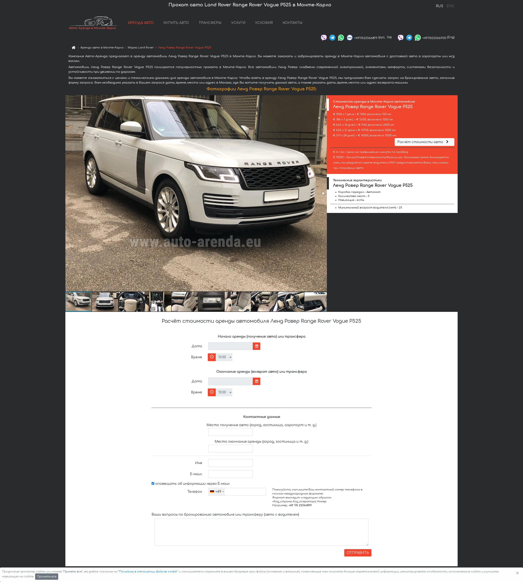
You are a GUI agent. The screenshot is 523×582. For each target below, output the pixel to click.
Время (196, 357)
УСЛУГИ (238, 23)
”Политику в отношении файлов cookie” (148, 571)
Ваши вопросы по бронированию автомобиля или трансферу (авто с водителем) (225, 514)
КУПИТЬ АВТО (176, 23)
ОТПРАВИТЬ (358, 553)
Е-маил (196, 474)
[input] (230, 346)
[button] (323, 193)
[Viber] (324, 37)
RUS (439, 6)
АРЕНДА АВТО (141, 23)
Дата (197, 346)
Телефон (194, 492)
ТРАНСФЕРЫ (210, 23)
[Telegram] (332, 37)
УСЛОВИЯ (264, 23)
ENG (450, 6)
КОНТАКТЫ (293, 23)
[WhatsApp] (341, 37)
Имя (198, 463)
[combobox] (216, 491)
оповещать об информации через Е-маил (192, 484)
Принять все (46, 576)
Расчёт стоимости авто (420, 142)
